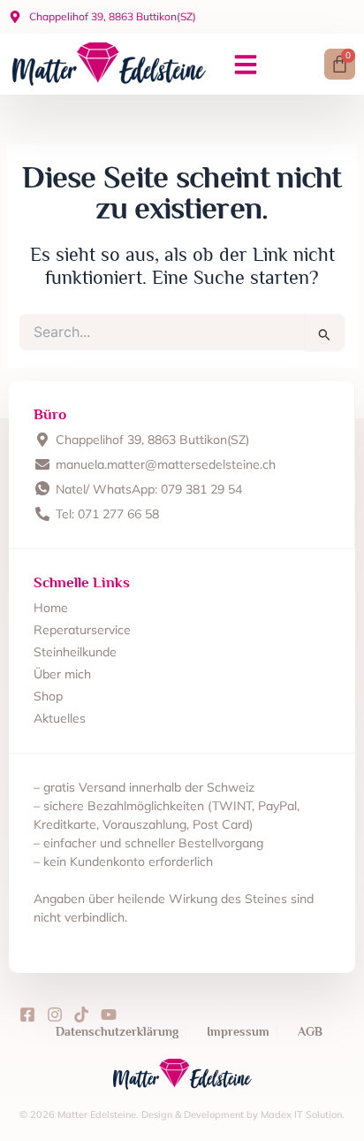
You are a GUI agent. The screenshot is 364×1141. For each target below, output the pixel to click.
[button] (245, 64)
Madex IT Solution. (303, 1114)
